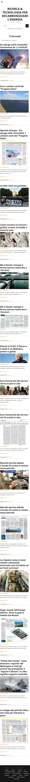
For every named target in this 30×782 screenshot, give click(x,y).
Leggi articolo (4, 77)
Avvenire (26, 775)
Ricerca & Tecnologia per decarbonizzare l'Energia (15, 14)
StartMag (20, 770)
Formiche (13, 770)
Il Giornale (11, 80)
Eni (25, 770)
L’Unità (20, 775)
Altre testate (16, 778)
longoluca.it (3, 329)
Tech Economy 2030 (17, 773)
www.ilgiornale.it (4, 69)
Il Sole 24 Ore (7, 773)
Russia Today (26, 773)
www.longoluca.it (4, 167)
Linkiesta (7, 770)
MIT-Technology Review (10, 771)
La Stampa (14, 775)
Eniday (19, 771)
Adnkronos (7, 775)
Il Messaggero (11, 777)
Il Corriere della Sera (21, 777)
